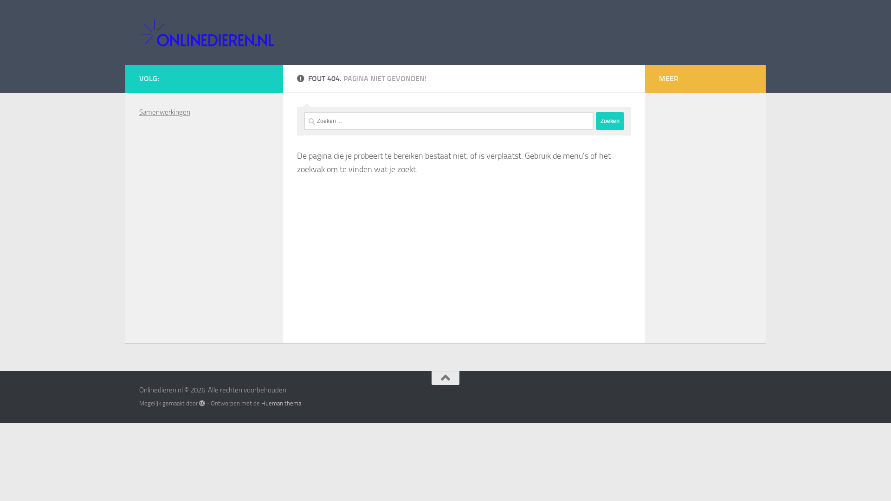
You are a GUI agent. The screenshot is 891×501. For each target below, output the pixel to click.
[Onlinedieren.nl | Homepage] (207, 32)
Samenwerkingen (164, 112)
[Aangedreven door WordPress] (202, 403)
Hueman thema (281, 403)
